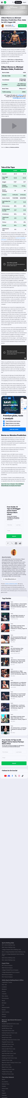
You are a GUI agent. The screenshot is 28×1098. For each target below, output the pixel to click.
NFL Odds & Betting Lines (8, 945)
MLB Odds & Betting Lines (8, 957)
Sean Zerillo (8, 25)
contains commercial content (11, 583)
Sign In (24, 2)
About (3, 1079)
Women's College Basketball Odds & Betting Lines (13, 954)
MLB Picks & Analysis (7, 974)
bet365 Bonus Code (7, 1028)
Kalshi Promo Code (6, 1035)
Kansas (4, 1009)
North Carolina (5, 1012)
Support (4, 1093)
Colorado (4, 993)
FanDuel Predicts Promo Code (9, 1033)
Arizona (4, 991)
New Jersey (5, 996)
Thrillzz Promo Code (7, 1071)
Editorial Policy (5, 1084)
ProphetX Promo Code (7, 1042)
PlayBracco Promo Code (8, 1069)
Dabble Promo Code (7, 1060)
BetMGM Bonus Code (7, 1026)
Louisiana (4, 987)
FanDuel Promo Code (7, 1046)
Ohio (3, 1005)
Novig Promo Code (6, 1037)
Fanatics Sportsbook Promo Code (10, 1023)
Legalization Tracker (7, 982)
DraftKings (20, 95)
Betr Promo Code (6, 1064)
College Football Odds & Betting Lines (11, 949)
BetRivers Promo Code (7, 1055)
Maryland (4, 989)
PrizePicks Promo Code (8, 1074)
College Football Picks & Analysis (10, 970)
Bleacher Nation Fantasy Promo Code (11, 1062)
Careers (4, 1086)
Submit (14, 536)
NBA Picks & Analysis (7, 967)
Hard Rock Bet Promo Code (9, 1053)
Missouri (4, 1014)
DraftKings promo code (19, 98)
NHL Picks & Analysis (7, 977)
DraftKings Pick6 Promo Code (9, 1058)
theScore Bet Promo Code (8, 1048)
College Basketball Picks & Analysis (11, 972)
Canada (4, 1016)
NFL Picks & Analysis (7, 965)
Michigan (4, 1003)
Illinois (3, 1000)
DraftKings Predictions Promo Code (11, 1039)
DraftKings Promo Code (8, 1044)
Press (3, 1090)
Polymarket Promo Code (8, 1030)
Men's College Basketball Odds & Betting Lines (13, 951)
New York (4, 984)
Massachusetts (5, 1007)
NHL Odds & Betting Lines (8, 960)
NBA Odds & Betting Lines (8, 947)
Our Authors (5, 1081)
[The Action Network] (5, 2)
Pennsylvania (5, 998)
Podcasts (4, 1095)
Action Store (5, 1088)
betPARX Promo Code (7, 1051)
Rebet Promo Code (7, 1067)
